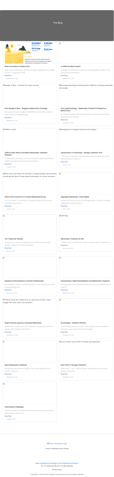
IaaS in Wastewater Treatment (16, 365)
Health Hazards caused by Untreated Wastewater (23, 323)
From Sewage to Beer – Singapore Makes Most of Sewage (26, 108)
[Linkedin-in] (57, 456)
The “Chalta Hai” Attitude (14, 239)
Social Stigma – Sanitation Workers (73, 323)
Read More (8, 75)
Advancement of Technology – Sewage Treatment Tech (81, 153)
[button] (90, 5)
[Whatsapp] (66, 456)
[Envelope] (47, 456)
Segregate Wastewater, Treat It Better (75, 197)
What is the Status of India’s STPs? (17, 66)
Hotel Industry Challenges (14, 407)
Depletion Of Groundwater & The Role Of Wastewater (24, 281)
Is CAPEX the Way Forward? (71, 66)
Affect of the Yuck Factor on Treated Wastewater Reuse (25, 197)
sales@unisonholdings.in (49, 463)
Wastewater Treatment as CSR (72, 239)
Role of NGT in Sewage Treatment (73, 365)
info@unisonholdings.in (70, 463)
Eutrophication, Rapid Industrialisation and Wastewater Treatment (85, 281)
